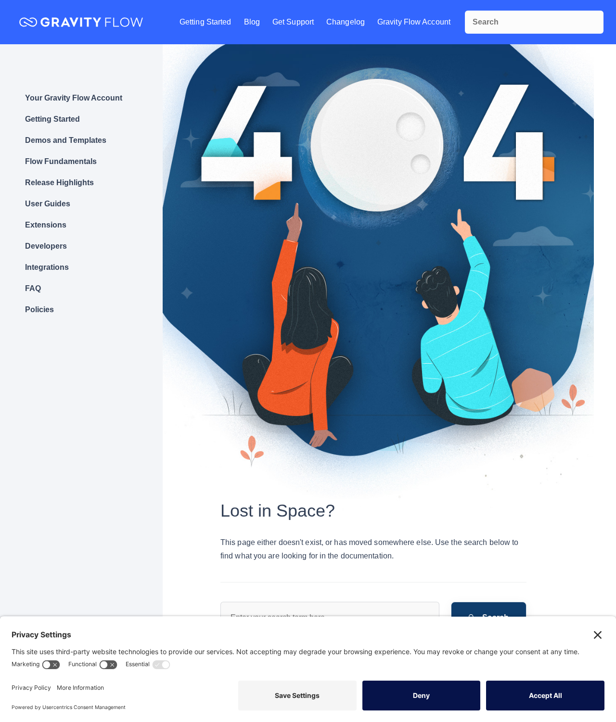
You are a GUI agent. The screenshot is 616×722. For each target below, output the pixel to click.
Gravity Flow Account (413, 22)
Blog (252, 22)
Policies (39, 309)
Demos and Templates (65, 140)
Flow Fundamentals (61, 161)
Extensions (45, 225)
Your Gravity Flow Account (73, 98)
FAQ (33, 288)
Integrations (47, 267)
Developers (46, 246)
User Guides (47, 204)
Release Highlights (59, 182)
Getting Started (205, 22)
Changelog (345, 22)
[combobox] (534, 22)
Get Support (293, 22)
